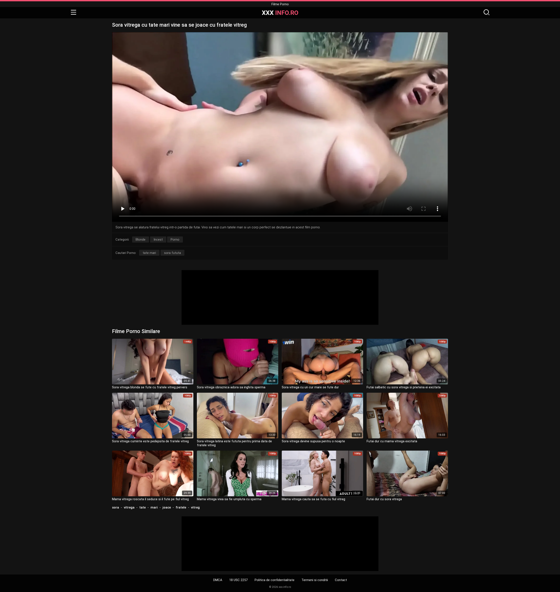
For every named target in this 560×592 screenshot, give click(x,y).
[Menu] (73, 13)
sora (115, 507)
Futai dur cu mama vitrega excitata (392, 441)
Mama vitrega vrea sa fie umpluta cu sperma (229, 499)
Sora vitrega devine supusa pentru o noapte (313, 441)
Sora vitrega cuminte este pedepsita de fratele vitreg (150, 441)
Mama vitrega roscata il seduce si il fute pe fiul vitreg (150, 499)
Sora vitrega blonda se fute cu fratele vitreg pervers (149, 387)
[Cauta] (486, 13)
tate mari (149, 253)
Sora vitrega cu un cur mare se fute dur (310, 387)
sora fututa (172, 253)
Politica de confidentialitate (274, 580)
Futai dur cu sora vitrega (384, 499)
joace (167, 507)
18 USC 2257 (238, 580)
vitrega (129, 507)
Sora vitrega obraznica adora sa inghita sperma (231, 387)
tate (142, 507)
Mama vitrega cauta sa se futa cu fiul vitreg (313, 499)
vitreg (195, 507)
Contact (341, 580)
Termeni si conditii (314, 580)
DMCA (217, 580)
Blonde (140, 239)
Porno (175, 239)
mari (154, 507)
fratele (181, 507)
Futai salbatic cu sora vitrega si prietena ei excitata (404, 387)
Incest (158, 239)
